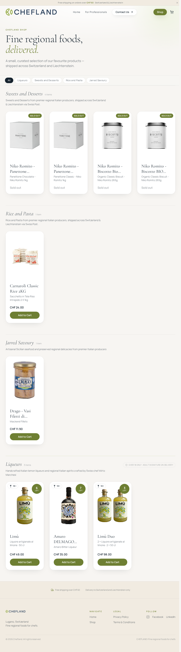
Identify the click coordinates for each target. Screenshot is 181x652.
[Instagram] (148, 617)
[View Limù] (25, 526)
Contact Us (122, 12)
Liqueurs (22, 80)
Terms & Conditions (124, 622)
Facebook (157, 617)
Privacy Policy (121, 617)
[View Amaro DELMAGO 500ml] (68, 526)
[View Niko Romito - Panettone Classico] (68, 152)
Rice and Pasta (74, 80)
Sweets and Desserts (47, 80)
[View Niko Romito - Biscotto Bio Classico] (112, 152)
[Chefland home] (31, 12)
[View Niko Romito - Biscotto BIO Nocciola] (156, 152)
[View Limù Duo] (112, 526)
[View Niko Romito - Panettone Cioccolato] (25, 152)
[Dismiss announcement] (177, 2)
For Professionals (96, 12)
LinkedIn (170, 617)
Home (76, 12)
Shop (160, 12)
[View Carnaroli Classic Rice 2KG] (25, 277)
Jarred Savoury (98, 80)
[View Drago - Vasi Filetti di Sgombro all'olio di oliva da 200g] (25, 400)
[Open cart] (171, 12)
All (9, 80)
